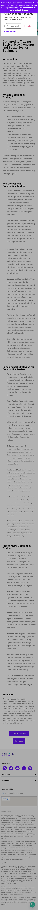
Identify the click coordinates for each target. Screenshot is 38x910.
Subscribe (27, 26)
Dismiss (25, 10)
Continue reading (10, 31)
